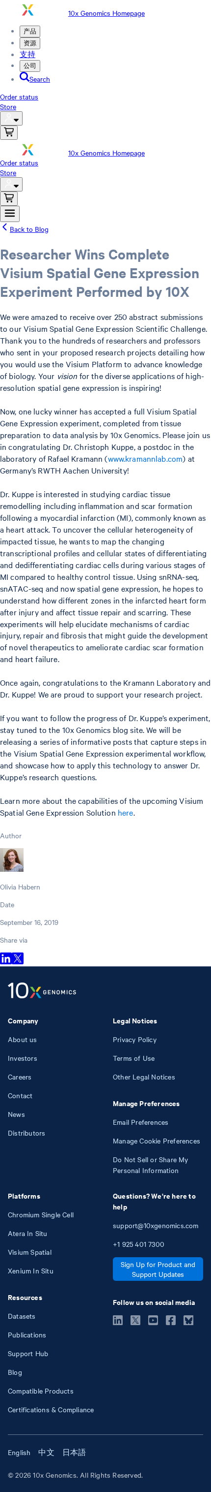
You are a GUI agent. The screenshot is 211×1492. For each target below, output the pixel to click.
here (125, 812)
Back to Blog (29, 229)
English (19, 1452)
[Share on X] (18, 961)
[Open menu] (10, 214)
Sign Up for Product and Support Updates (158, 1269)
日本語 (74, 1452)
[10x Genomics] (42, 991)
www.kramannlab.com (145, 458)
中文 (46, 1452)
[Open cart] (9, 133)
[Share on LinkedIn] (6, 961)
